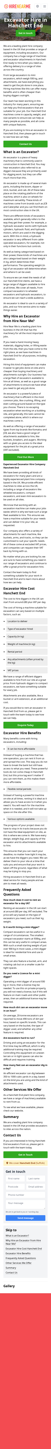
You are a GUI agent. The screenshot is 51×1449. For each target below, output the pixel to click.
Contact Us (25, 144)
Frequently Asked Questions (21, 1258)
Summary (11, 1267)
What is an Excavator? (17, 1235)
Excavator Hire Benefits (18, 1253)
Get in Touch (25, 1154)
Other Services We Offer (19, 1263)
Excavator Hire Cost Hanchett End (24, 1248)
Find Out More (25, 457)
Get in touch (26, 33)
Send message (26, 1218)
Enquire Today (26, 725)
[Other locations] (38, 6)
